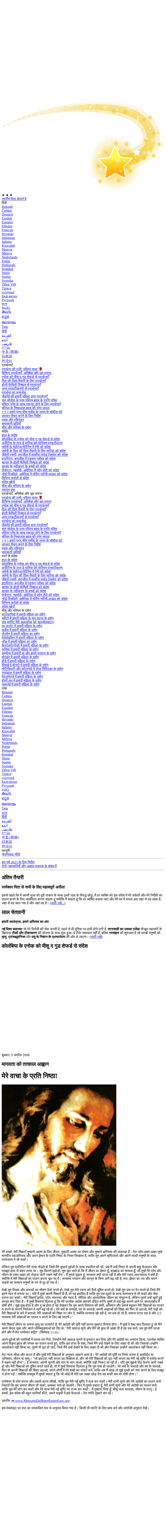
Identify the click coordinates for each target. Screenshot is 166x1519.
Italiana (7, 242)
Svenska (7, 280)
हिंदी (4, 331)
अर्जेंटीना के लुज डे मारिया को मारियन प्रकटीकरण (32, 443)
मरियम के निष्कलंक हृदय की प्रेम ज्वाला (26, 408)
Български (9, 296)
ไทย (5, 327)
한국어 (7, 361)
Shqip (6, 273)
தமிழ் (5, 789)
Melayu (7, 253)
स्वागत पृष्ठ (8, 490)
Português (8, 265)
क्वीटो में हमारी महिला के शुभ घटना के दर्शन (28, 618)
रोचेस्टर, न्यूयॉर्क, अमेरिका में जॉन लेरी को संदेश (30, 470)
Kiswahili (8, 245)
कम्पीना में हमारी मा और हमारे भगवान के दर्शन (29, 653)
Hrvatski (7, 234)
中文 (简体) (10, 351)
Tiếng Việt (9, 284)
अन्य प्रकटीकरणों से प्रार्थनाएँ (20, 388)
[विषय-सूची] (34, 1018)
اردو (5, 339)
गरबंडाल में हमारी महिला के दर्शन (21, 673)
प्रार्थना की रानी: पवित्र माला (22, 369)
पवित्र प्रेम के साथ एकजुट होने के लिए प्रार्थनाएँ (31, 404)
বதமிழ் (6, 308)
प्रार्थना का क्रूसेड (14, 392)
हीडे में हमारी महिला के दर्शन (18, 661)
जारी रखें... (57, 903)
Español (7, 222)
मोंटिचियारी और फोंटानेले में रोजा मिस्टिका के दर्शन (32, 669)
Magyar (7, 249)
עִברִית (6, 347)
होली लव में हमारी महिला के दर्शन (21, 680)
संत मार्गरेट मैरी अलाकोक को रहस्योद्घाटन (28, 622)
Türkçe (6, 288)
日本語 (7, 356)
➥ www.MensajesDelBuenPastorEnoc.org (40, 1401)
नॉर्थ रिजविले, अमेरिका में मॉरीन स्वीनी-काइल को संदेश (34, 474)
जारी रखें (96, 937)
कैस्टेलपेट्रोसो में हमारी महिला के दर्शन (25, 645)
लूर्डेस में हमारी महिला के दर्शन (19, 630)
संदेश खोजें (8, 482)
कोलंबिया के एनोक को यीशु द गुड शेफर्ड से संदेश (31, 439)
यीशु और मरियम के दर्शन (16, 427)
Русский (8, 300)
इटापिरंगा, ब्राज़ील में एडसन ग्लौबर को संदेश (29, 458)
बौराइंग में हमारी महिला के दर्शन (20, 657)
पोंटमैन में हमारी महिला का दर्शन (21, 634)
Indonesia (8, 238)
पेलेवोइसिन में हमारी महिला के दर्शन (23, 638)
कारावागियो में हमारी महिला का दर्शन (23, 614)
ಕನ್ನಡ (5, 316)
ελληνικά (8, 292)
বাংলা (4, 304)
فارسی (7, 344)
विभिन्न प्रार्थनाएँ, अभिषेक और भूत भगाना (26, 373)
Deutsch (7, 214)
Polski (6, 261)
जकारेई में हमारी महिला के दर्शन (20, 684)
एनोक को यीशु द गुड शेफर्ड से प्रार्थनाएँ (25, 377)
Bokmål (7, 207)
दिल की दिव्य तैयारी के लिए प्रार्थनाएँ (24, 381)
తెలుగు (6, 312)
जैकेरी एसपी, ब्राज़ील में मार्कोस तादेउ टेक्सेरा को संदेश (35, 455)
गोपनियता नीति (11, 854)
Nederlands (9, 257)
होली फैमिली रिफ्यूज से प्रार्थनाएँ (21, 385)
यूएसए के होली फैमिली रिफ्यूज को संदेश (25, 462)
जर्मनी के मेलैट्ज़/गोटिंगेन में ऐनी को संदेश (26, 447)
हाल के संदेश (9, 435)
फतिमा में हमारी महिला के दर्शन (20, 649)
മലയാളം (9, 322)
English (7, 218)
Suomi (6, 277)
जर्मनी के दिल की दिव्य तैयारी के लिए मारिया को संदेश (34, 451)
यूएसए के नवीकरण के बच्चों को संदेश (24, 466)
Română (7, 269)
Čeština (7, 210)
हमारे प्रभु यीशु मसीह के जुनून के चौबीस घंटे (32, 412)
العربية (6, 335)
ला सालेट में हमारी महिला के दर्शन (22, 626)
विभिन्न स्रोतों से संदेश (15, 478)
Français (7, 230)
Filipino (7, 226)
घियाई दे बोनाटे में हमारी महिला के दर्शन (25, 665)
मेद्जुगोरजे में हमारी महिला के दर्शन (22, 676)
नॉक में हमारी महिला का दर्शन (19, 641)
